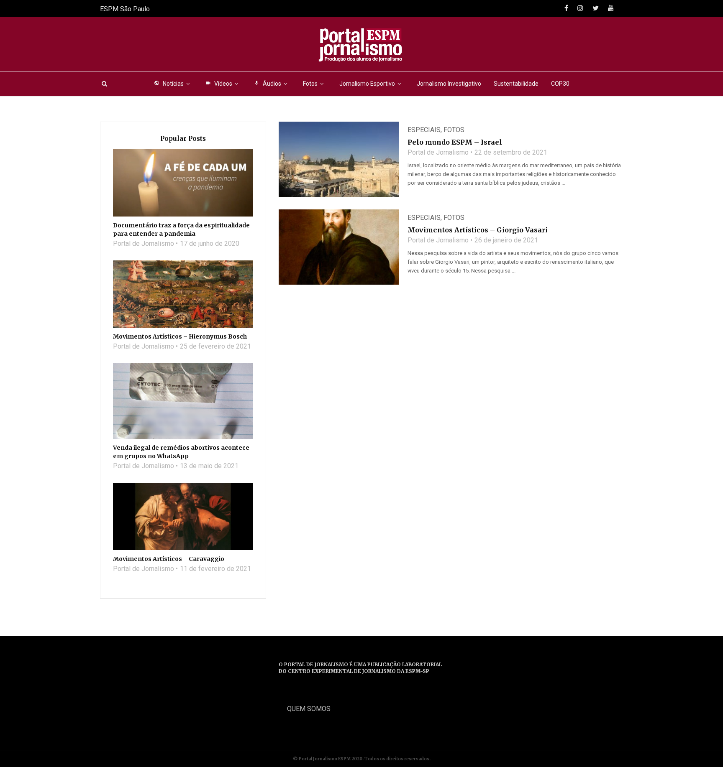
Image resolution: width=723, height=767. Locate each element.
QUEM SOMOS (309, 709)
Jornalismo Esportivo (367, 83)
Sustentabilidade (516, 83)
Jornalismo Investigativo (449, 83)
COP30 (560, 83)
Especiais (424, 130)
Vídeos (218, 83)
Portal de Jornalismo (438, 152)
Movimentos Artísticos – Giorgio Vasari (478, 230)
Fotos (310, 83)
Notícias (169, 83)
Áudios (267, 83)
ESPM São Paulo (125, 9)
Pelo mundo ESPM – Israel (455, 142)
